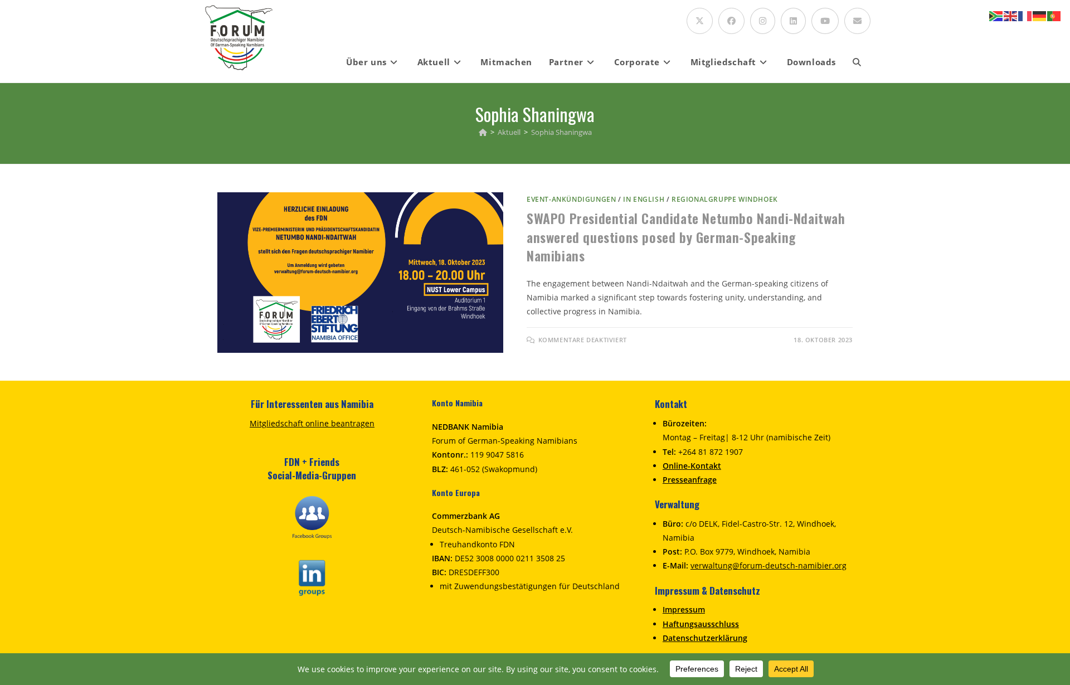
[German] (1040, 15)
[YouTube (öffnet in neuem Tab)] (825, 21)
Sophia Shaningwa (561, 132)
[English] (1011, 15)
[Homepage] (483, 132)
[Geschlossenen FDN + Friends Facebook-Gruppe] (312, 516)
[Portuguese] (1054, 15)
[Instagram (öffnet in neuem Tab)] (762, 21)
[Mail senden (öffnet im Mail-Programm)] (857, 21)
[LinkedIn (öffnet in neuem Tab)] (793, 21)
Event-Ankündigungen (571, 199)
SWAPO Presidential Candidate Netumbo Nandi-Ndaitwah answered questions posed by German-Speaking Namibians (686, 236)
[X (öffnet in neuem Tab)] (700, 21)
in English (643, 199)
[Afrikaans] (996, 15)
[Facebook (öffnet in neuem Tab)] (731, 21)
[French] (1025, 15)
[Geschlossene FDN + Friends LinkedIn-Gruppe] (312, 576)
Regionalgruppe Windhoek (725, 199)
